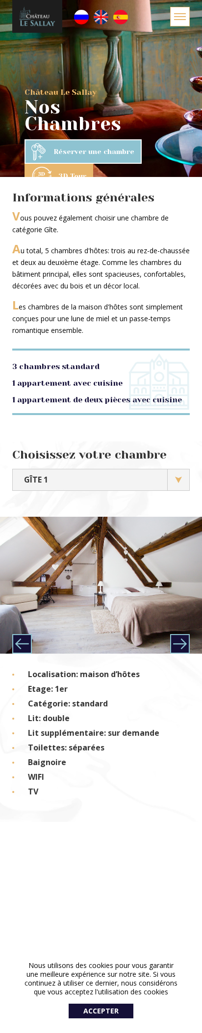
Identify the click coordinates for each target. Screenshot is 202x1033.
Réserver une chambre (93, 151)
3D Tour (72, 176)
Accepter (101, 1010)
